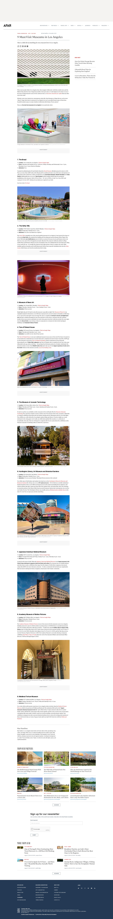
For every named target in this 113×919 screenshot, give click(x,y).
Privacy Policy (60, 474)
